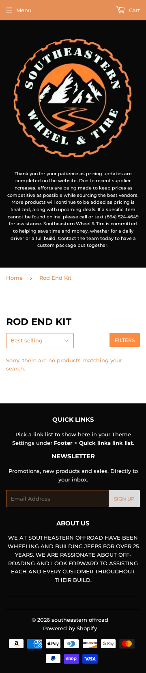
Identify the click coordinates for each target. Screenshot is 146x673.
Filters (125, 340)
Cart (133, 10)
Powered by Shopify (70, 628)
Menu (24, 10)
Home (14, 277)
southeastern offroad (80, 619)
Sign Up (124, 499)
